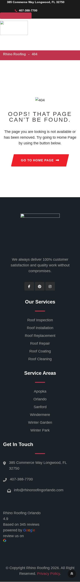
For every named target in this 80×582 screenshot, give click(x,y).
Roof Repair (40, 343)
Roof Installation (40, 328)
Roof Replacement (40, 336)
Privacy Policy (48, 574)
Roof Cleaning (40, 359)
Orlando (40, 399)
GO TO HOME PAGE (37, 160)
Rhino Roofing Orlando (22, 513)
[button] (23, 45)
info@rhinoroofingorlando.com (38, 490)
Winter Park (40, 430)
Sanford (40, 407)
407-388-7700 (21, 479)
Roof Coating (40, 351)
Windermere (40, 415)
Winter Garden (40, 422)
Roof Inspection (40, 320)
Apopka (40, 391)
